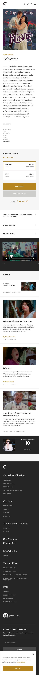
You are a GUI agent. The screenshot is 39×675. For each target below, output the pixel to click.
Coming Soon (8, 487)
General (6, 591)
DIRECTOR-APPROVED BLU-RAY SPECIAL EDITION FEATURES (18, 215)
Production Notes (9, 431)
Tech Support (8, 598)
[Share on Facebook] (17, 201)
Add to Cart (19, 186)
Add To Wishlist (19, 194)
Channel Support (10, 602)
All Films (7, 480)
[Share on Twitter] (20, 201)
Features (7, 513)
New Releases (8, 483)
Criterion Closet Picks (12, 490)
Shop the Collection (14, 475)
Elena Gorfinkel (10, 337)
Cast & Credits (9, 225)
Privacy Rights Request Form (15, 575)
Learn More (21, 662)
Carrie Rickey (9, 381)
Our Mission (10, 539)
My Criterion (10, 551)
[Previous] (3, 250)
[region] (18, 663)
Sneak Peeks (7, 292)
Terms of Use (10, 563)
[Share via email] (23, 201)
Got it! (18, 668)
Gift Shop (7, 494)
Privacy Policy (9, 568)
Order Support (9, 595)
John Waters (8, 54)
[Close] (33, 654)
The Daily (7, 516)
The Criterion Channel (15, 523)
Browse (6, 528)
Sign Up (6, 531)
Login (5, 556)
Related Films (8, 234)
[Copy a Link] (27, 201)
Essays (5, 339)
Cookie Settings (9, 571)
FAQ (5, 587)
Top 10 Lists (8, 506)
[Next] (35, 250)
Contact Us (9, 543)
